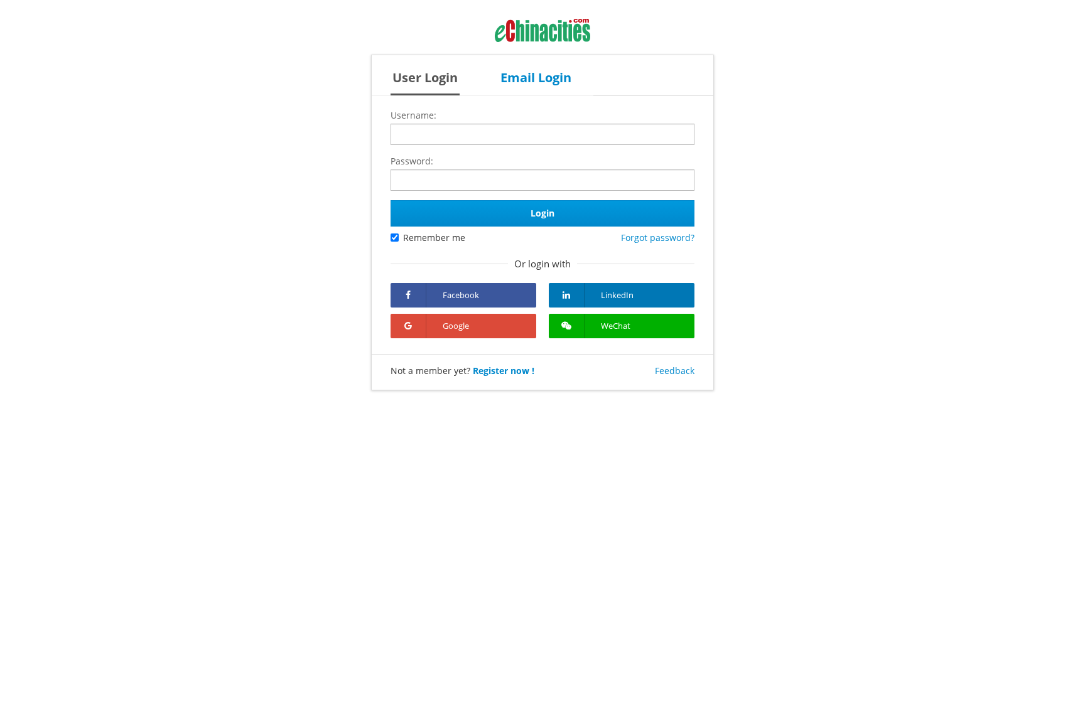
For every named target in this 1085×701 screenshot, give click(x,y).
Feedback (674, 371)
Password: (412, 161)
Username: (413, 115)
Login (542, 213)
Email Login (535, 77)
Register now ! (503, 371)
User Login (425, 77)
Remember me (434, 237)
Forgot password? (657, 237)
